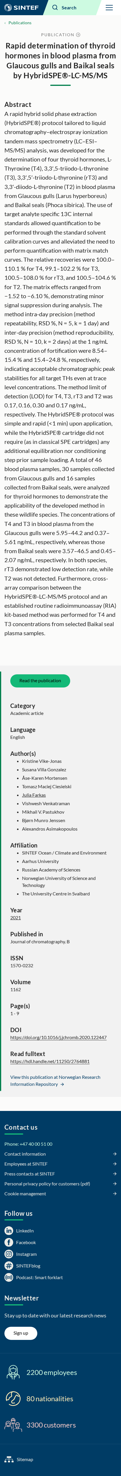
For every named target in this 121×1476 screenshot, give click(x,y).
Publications (20, 22)
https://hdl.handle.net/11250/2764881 (50, 1061)
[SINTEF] (21, 7)
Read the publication (40, 680)
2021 (15, 917)
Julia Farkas (34, 795)
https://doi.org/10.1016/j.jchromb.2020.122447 (58, 1037)
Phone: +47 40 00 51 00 (28, 1144)
